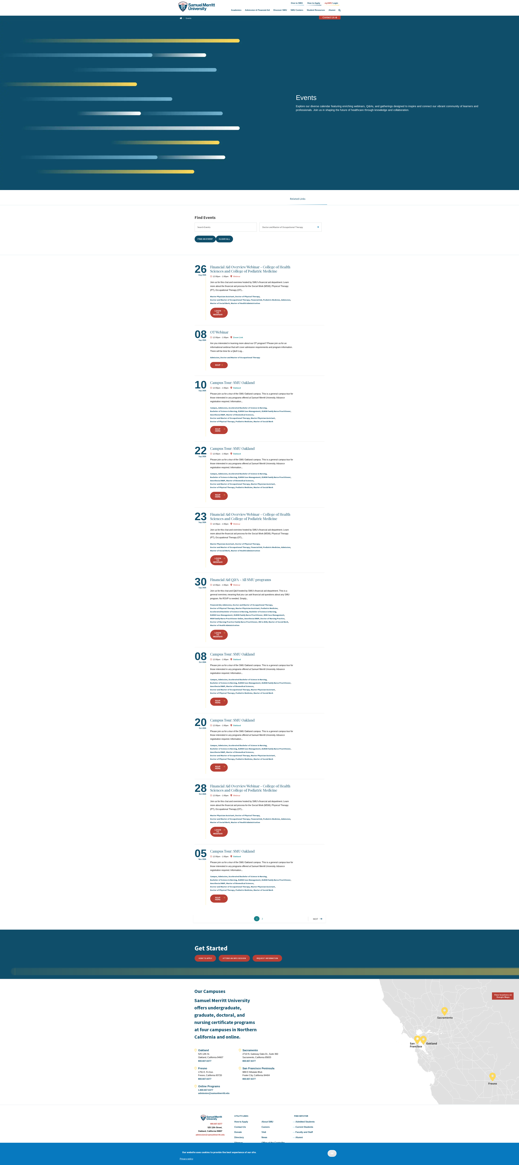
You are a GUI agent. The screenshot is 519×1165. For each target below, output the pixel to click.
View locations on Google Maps (503, 996)
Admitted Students (305, 1122)
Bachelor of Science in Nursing (223, 411)
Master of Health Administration (245, 303)
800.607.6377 (204, 1061)
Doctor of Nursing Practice (272, 618)
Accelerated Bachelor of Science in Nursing (248, 408)
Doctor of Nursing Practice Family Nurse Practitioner (233, 622)
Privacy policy (186, 1159)
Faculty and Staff (304, 1132)
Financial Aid (256, 300)
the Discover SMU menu (287, 10)
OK (332, 1153)
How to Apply (205, 958)
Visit (264, 1132)
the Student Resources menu (325, 10)
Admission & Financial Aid (257, 10)
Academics (236, 10)
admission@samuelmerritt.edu (213, 1093)
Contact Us (328, 17)
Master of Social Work (220, 303)
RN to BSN (263, 622)
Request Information (267, 958)
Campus (213, 408)
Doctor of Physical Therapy (247, 296)
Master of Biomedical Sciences (240, 415)
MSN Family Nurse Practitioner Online (226, 618)
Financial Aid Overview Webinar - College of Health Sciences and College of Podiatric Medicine (250, 269)
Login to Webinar (218, 313)
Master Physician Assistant (222, 296)
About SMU (267, 1122)
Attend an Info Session (234, 958)
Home (181, 18)
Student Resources (316, 10)
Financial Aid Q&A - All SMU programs (240, 579)
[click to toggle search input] (339, 10)
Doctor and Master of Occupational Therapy (230, 300)
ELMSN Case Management (249, 411)
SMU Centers (297, 10)
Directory (239, 1137)
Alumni (332, 10)
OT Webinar (219, 332)
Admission (285, 300)
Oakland (237, 388)
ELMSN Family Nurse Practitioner (276, 411)
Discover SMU (280, 10)
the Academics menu (242, 10)
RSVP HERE (217, 430)
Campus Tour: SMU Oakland (232, 382)
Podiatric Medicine (271, 300)
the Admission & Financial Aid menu (270, 10)
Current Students (304, 1127)
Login (331, 3)
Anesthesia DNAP (217, 415)
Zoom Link (238, 337)
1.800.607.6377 (205, 1090)
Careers (266, 1127)
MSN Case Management (274, 615)
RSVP (217, 365)
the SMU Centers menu (303, 10)
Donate (238, 1132)
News (264, 1137)
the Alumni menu (336, 10)
